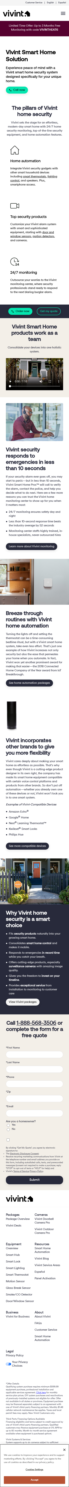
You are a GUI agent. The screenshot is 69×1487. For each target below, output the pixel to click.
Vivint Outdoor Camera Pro (44, 1231)
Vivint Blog (42, 1258)
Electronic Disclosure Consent (24, 1154)
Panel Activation (45, 1278)
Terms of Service (21, 1171)
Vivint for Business (18, 1316)
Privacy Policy (36, 1171)
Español (62, 3)
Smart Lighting (15, 1268)
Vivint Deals (13, 1225)
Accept (34, 1480)
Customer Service (33, 3)
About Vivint (43, 1316)
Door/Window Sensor (20, 1301)
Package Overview (18, 1219)
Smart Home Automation (43, 1250)
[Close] (64, 1450)
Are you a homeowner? (21, 1121)
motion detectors (43, 236)
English (50, 3)
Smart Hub (13, 1255)
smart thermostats (34, 176)
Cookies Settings (34, 1469)
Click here (41, 1393)
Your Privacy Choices (20, 1364)
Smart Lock (13, 1261)
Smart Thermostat (17, 1274)
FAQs (38, 1323)
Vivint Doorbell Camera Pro (44, 1221)
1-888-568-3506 (36, 1023)
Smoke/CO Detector (19, 1294)
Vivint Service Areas (47, 1265)
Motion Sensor (15, 1281)
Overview (12, 1248)
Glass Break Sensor (18, 1288)
